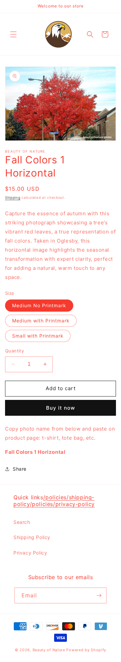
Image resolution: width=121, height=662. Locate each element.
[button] (13, 34)
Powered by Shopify (86, 650)
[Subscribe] (98, 595)
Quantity (14, 350)
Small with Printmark (38, 336)
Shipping (13, 197)
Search (21, 522)
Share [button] (20, 469)
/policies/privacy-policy (62, 504)
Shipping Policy (31, 537)
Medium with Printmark (41, 320)
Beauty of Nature (49, 650)
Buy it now (60, 408)
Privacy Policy (30, 553)
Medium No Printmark (39, 305)
